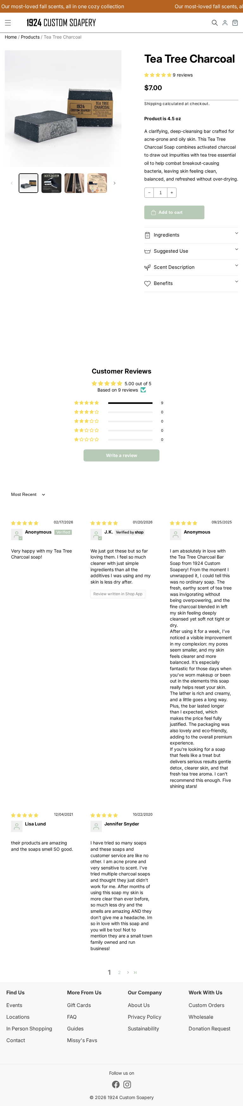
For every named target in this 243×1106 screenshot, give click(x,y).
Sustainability (143, 1028)
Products (30, 37)
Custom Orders (206, 1005)
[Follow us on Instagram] (127, 1084)
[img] (24, 523)
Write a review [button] (121, 455)
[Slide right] (115, 183)
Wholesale (201, 1017)
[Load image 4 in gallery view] (97, 183)
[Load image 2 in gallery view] (51, 183)
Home (11, 37)
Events (14, 1005)
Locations (17, 1017)
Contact (15, 1040)
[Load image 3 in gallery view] (74, 183)
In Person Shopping (29, 1028)
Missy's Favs (82, 1040)
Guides (75, 1028)
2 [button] (119, 972)
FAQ (72, 1017)
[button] (215, 23)
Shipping (153, 103)
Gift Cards (79, 1005)
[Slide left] (12, 183)
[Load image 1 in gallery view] (28, 183)
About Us (139, 1005)
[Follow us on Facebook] (116, 1084)
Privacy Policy (144, 1017)
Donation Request (209, 1028)
